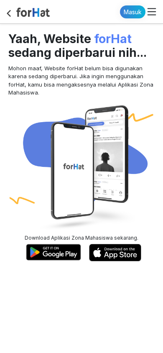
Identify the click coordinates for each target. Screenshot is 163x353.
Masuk (133, 11)
